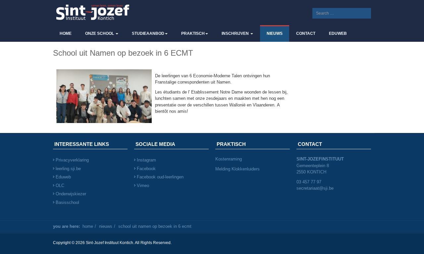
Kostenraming (229, 159)
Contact (305, 33)
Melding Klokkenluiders (237, 168)
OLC (60, 185)
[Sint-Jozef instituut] (92, 12)
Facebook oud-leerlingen (160, 176)
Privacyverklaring (72, 160)
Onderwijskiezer (71, 193)
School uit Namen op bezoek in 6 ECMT (123, 52)
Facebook (146, 168)
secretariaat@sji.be (315, 188)
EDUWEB (338, 33)
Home (66, 33)
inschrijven (236, 33)
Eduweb (63, 176)
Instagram (146, 160)
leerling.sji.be (68, 168)
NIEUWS (275, 33)
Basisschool (67, 202)
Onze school (100, 33)
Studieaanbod (148, 33)
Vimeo (143, 185)
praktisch (193, 33)
